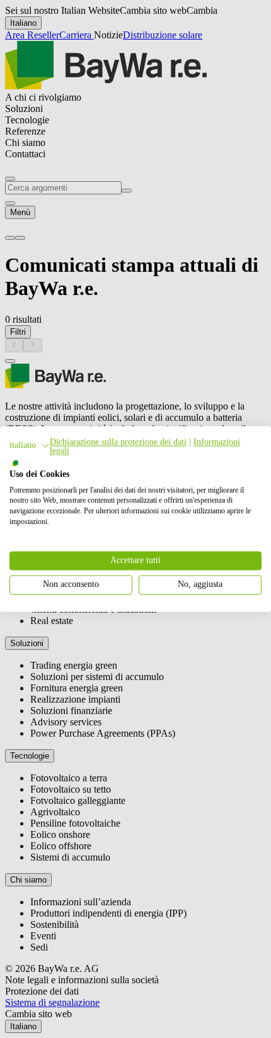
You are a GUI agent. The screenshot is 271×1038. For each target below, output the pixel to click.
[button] (29, 445)
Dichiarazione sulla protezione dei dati (118, 442)
